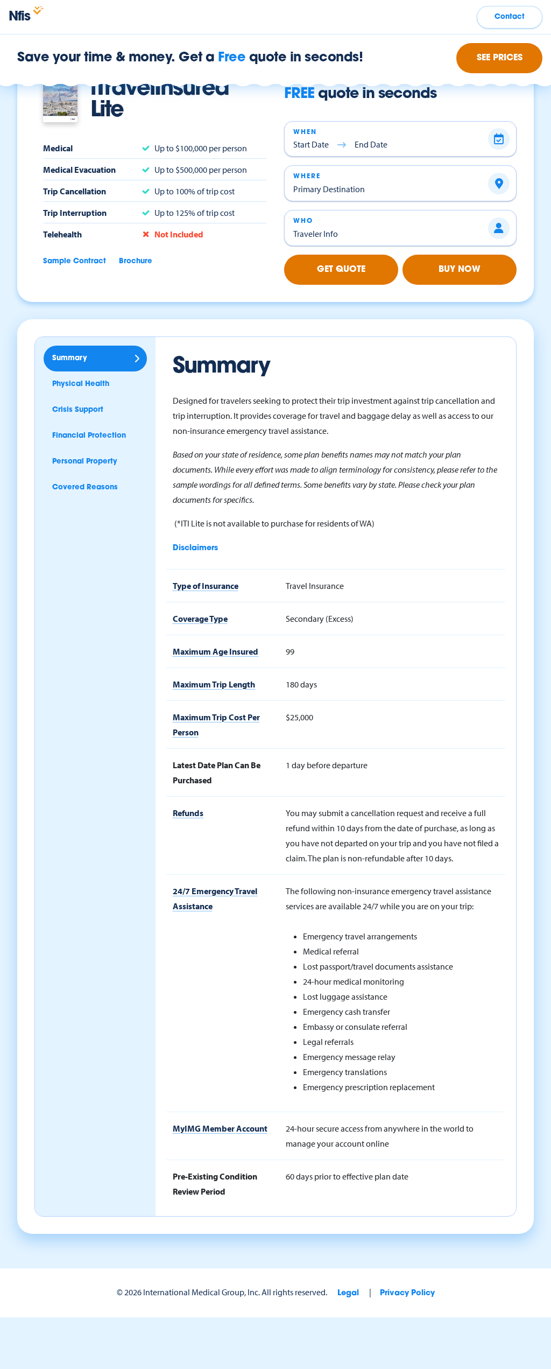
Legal (348, 1293)
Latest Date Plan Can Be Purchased (216, 772)
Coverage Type (200, 618)
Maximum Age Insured (215, 651)
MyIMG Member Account (220, 1128)
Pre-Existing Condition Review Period (215, 1184)
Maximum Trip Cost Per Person (216, 725)
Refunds (188, 813)
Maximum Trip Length (214, 684)
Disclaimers (195, 548)
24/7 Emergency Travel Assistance (215, 898)
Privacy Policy (407, 1293)
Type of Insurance (205, 585)
